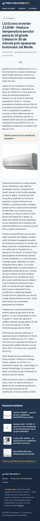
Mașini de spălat (8, 8)
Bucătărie (33, 8)
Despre (5, 478)
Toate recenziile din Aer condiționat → (19, 461)
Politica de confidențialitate (21, 478)
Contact (5, 482)
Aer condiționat (8, 18)
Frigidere (22, 8)
